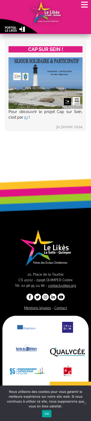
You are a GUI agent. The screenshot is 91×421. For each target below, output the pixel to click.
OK (46, 414)
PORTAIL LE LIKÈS (11, 29)
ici (26, 117)
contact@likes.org (62, 286)
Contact (60, 308)
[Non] (85, 403)
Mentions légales (37, 308)
